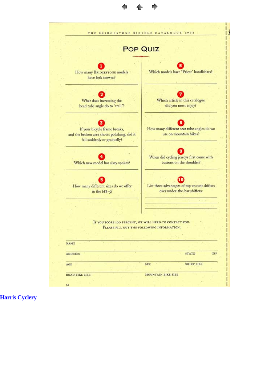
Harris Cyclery (18, 297)
